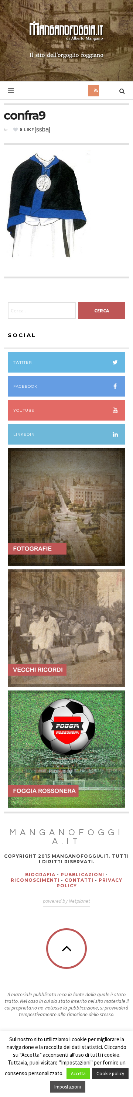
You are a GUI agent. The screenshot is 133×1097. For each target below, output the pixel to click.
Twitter (22, 362)
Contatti (79, 880)
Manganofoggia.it (66, 837)
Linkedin (24, 434)
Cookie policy (110, 1073)
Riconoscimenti (35, 880)
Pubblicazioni (82, 874)
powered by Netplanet (66, 901)
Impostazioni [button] (67, 1087)
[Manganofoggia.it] (66, 39)
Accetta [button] (78, 1073)
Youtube (23, 410)
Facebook (25, 386)
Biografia (40, 874)
